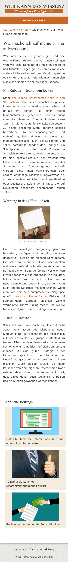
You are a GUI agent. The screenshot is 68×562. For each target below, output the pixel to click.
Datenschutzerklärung (42, 549)
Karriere (24, 29)
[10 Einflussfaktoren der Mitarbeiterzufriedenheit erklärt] (35, 475)
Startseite (9, 29)
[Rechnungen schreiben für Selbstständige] (35, 518)
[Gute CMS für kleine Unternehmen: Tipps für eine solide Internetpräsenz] (35, 433)
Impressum (19, 549)
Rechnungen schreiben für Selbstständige (33, 524)
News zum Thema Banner (30, 296)
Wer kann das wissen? (34, 6)
